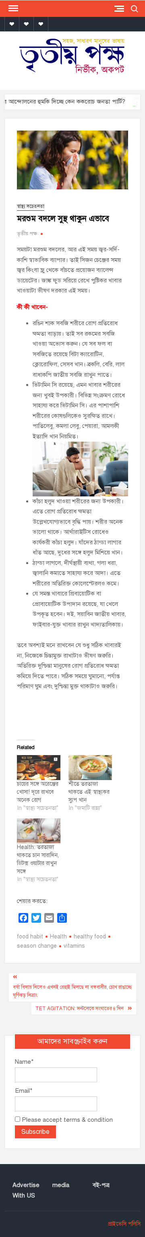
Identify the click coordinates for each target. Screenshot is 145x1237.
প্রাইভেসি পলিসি (124, 1223)
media (60, 1185)
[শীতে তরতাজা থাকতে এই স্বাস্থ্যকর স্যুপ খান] (90, 767)
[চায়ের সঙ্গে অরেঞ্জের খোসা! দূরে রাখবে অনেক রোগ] (38, 767)
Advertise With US (25, 1190)
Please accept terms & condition (66, 1119)
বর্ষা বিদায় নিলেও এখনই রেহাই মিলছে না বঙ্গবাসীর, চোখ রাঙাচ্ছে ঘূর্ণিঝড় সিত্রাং (72, 991)
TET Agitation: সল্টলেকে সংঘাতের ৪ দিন (79, 1008)
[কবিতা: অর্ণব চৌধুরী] (132, 101)
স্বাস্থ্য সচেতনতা (30, 206)
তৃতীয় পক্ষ (27, 233)
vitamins (74, 945)
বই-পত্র (101, 1185)
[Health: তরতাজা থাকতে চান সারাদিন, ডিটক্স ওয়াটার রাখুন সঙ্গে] (38, 830)
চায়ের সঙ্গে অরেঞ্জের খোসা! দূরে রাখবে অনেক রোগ (37, 791)
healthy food (90, 936)
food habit (30, 936)
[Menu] (12, 8)
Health (58, 936)
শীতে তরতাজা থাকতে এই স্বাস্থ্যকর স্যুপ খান (89, 791)
